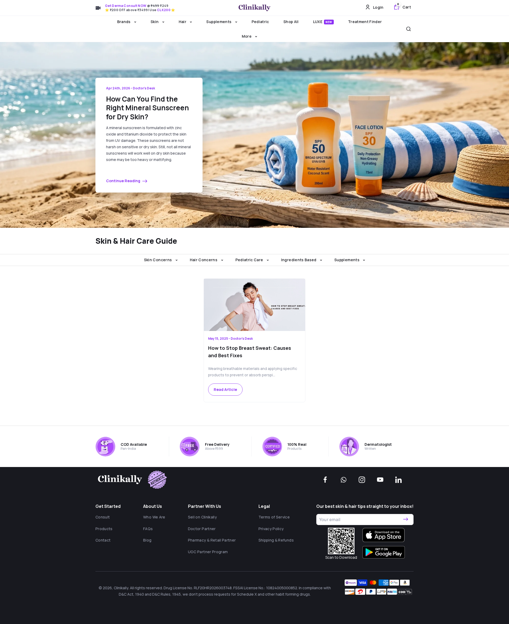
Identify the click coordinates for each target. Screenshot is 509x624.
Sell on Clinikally (202, 517)
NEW (329, 22)
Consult (102, 517)
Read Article (225, 389)
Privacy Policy (271, 528)
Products (104, 528)
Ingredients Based (299, 259)
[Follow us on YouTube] (380, 480)
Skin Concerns (158, 259)
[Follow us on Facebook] (325, 480)
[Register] (405, 519)
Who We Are (154, 517)
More (247, 36)
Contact (103, 540)
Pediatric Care (249, 259)
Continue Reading (123, 180)
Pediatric (260, 21)
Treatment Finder (365, 21)
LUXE (322, 21)
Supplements (219, 21)
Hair (183, 21)
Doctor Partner (202, 528)
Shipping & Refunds (276, 540)
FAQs (148, 528)
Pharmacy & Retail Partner (212, 540)
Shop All (291, 21)
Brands (124, 21)
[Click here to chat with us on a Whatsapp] (343, 480)
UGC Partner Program (208, 551)
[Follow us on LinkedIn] (398, 480)
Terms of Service (274, 517)
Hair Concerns (204, 259)
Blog (147, 540)
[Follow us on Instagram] (362, 480)
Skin (155, 21)
